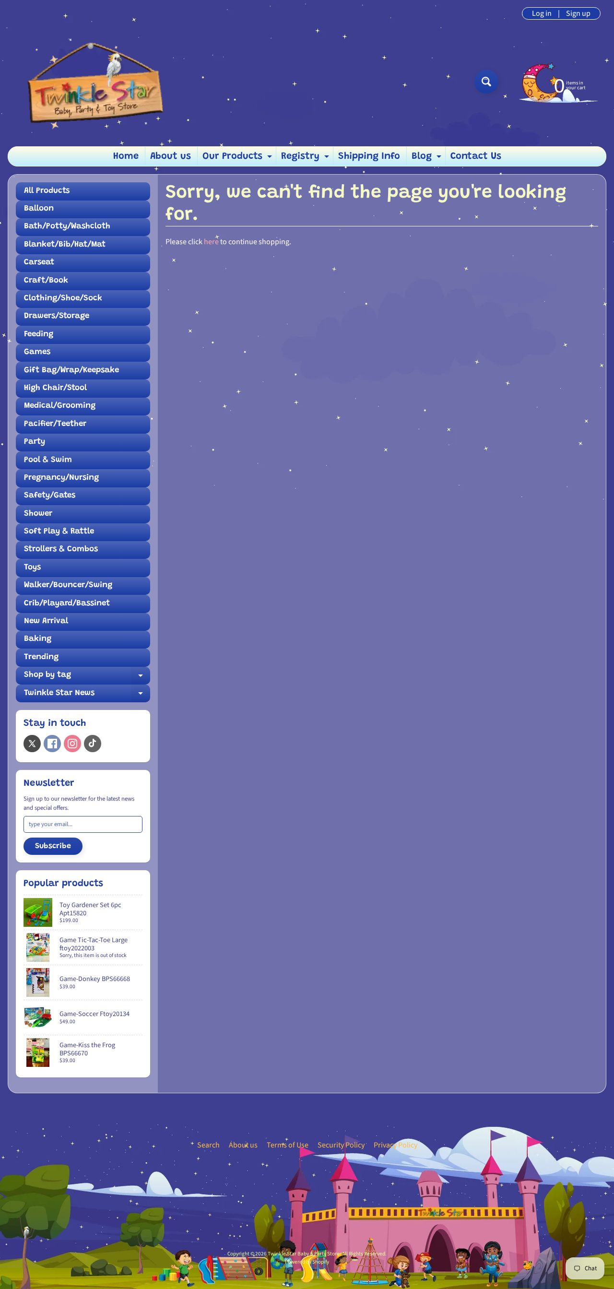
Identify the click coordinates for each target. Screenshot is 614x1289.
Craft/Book (46, 281)
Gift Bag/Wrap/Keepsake (71, 371)
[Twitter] (32, 743)
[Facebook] (52, 743)
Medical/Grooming (59, 406)
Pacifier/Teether (55, 424)
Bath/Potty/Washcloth (67, 227)
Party (34, 442)
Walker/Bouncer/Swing (68, 585)
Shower (38, 514)
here (211, 242)
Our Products (238, 159)
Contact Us (475, 156)
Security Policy (341, 1145)
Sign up (578, 13)
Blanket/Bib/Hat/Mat (65, 245)
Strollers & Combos (61, 549)
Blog (428, 159)
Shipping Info (369, 156)
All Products (47, 191)
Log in (542, 13)
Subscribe (53, 846)
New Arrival (46, 621)
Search (208, 1145)
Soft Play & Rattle (59, 532)
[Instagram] (72, 743)
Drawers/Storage (56, 316)
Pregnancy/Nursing (61, 478)
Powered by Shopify (307, 1261)
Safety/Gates (49, 496)
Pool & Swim (48, 460)
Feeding (38, 335)
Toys (32, 568)
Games (37, 352)
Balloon (39, 209)
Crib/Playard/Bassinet (67, 604)
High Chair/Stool (55, 388)
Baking (37, 639)
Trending (41, 657)
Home (126, 156)
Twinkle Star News (87, 695)
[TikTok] (92, 743)
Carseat (39, 263)
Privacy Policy (395, 1145)
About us (170, 156)
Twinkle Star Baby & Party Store (304, 1253)
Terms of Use (287, 1145)
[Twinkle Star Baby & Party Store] (92, 81)
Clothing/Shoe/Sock (63, 299)
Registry (306, 159)
